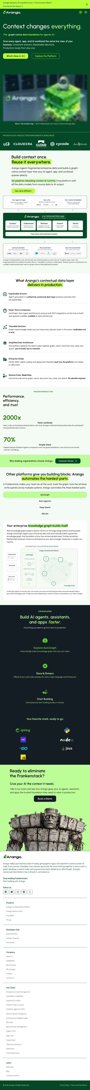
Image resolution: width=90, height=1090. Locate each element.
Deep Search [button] (45, 507)
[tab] (45, 495)
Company (10, 952)
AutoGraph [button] (45, 495)
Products (10, 903)
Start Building (45, 699)
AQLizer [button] (45, 514)
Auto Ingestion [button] (45, 501)
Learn (8, 1063)
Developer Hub (12, 929)
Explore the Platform (45, 56)
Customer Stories (66, 461)
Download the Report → (13, 6)
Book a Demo (45, 798)
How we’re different (23, 191)
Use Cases (10, 987)
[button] (86, 4)
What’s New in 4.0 (15, 56)
